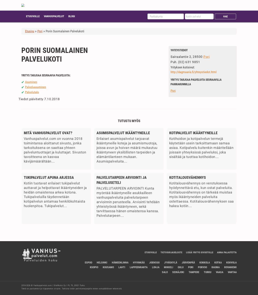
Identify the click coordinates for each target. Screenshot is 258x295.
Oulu (181, 267)
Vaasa (219, 272)
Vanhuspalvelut (54, 16)
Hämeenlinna (120, 262)
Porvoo (202, 267)
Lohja (155, 267)
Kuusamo (108, 267)
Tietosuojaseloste (171, 252)
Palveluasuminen (35, 87)
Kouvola (231, 262)
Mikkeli (168, 267)
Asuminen (31, 82)
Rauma (216, 267)
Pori (206, 57)
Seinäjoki (178, 272)
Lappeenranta (139, 267)
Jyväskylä (170, 262)
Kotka (218, 262)
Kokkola (204, 262)
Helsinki (102, 262)
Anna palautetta (227, 252)
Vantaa (232, 272)
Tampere (194, 272)
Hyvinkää (139, 262)
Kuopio (94, 267)
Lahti (121, 267)
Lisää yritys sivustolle (199, 252)
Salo (165, 272)
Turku (207, 272)
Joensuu (154, 262)
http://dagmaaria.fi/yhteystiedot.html (194, 72)
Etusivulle (33, 16)
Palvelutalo (32, 92)
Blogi (71, 16)
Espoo (88, 262)
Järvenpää (188, 262)
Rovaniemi (230, 267)
